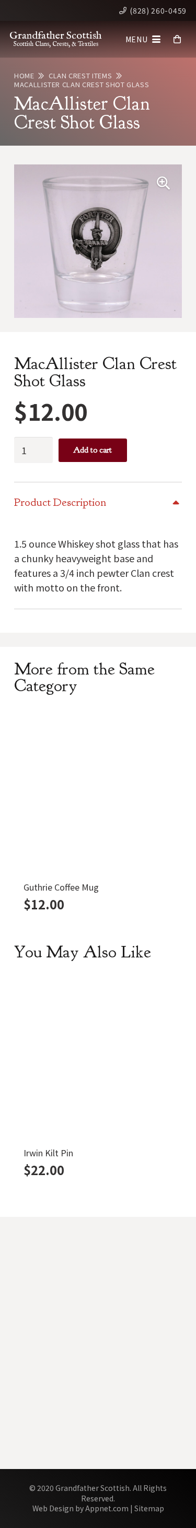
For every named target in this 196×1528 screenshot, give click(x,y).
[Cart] (177, 39)
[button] (143, 39)
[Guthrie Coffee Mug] (98, 792)
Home (24, 75)
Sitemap (149, 1508)
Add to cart (92, 450)
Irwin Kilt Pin (48, 1152)
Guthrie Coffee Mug (61, 887)
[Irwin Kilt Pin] (98, 1058)
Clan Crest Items (80, 75)
